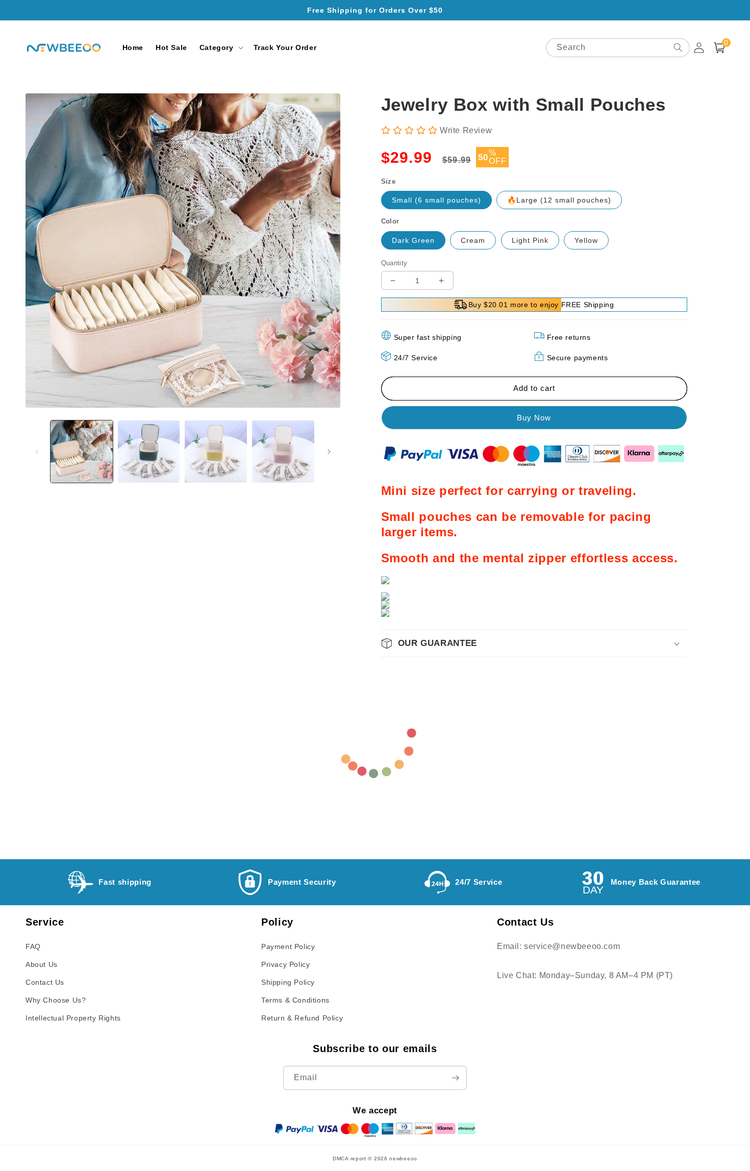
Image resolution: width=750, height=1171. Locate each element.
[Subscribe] (455, 1078)
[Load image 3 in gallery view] (216, 451)
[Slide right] (329, 451)
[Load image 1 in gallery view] (82, 451)
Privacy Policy (285, 964)
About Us (42, 964)
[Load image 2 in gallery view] (149, 451)
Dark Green (413, 240)
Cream (473, 240)
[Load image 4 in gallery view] (283, 451)
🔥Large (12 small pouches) (559, 200)
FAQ (33, 946)
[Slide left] (37, 451)
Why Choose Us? (56, 1000)
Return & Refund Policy (302, 1018)
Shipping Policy (288, 982)
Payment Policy (288, 946)
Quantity (394, 263)
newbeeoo (403, 1158)
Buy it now (533, 418)
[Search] (678, 47)
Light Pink (530, 240)
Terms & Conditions (295, 1000)
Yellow (586, 240)
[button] (220, 47)
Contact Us (45, 982)
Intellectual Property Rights (73, 1018)
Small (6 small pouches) (436, 200)
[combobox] (617, 48)
